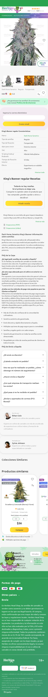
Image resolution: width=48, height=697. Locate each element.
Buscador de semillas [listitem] (35, 15)
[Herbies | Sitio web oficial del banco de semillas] (13, 9)
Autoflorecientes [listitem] (21, 15)
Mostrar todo (40, 172)
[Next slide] (46, 80)
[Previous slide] (1, 80)
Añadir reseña (24, 203)
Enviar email (24, 124)
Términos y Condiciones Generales (38, 562)
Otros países (10, 595)
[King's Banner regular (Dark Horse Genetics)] (24, 43)
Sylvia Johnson (18, 443)
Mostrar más (40, 221)
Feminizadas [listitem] (7, 15)
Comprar (19, 530)
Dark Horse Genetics (31, 136)
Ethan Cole (17, 415)
